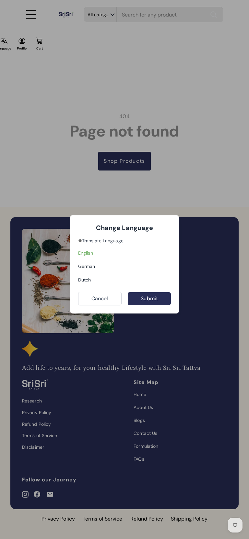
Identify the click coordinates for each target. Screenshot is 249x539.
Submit (149, 298)
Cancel (99, 298)
